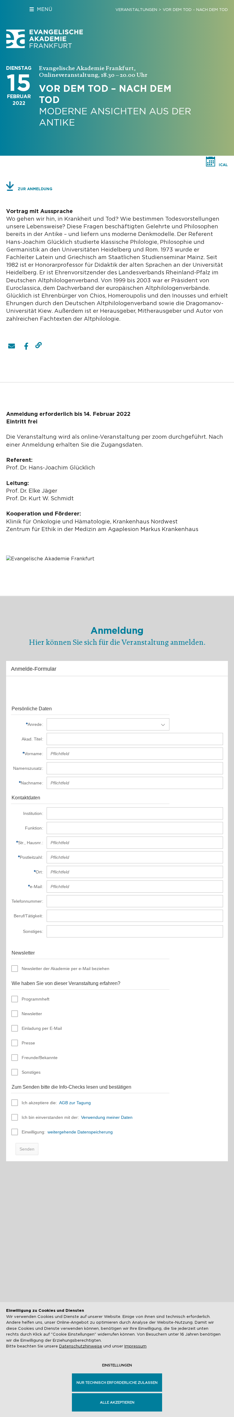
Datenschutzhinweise (80, 1346)
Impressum (135, 1346)
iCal (223, 164)
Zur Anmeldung (35, 189)
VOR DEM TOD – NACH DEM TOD (195, 9)
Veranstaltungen (136, 9)
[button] (11, 346)
